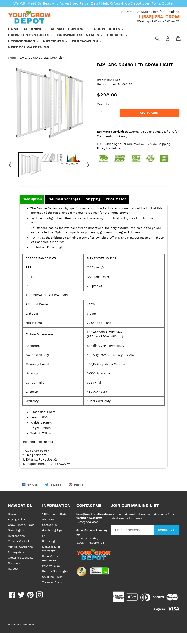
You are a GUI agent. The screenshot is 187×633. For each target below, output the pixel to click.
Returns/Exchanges (55, 571)
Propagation (89, 41)
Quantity (103, 104)
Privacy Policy (51, 565)
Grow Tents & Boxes (32, 35)
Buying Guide (16, 519)
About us (48, 519)
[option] (28, 164)
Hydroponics (25, 41)
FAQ (44, 535)
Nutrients (57, 41)
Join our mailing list (135, 505)
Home (13, 29)
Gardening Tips (52, 530)
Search (12, 514)
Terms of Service (53, 582)
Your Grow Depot (26, 624)
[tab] (32, 199)
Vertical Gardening (32, 47)
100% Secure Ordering (57, 514)
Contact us (49, 525)
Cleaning (37, 28)
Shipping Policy (52, 576)
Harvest (119, 35)
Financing (48, 541)
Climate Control (72, 28)
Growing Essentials (82, 35)
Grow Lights (111, 28)
